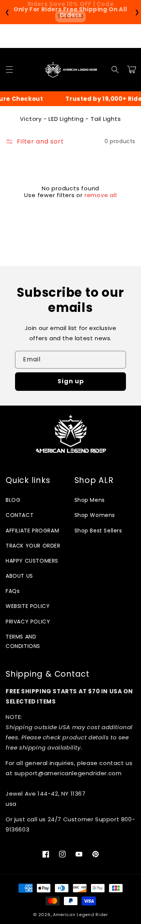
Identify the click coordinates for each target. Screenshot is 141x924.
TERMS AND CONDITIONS (23, 641)
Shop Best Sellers (98, 530)
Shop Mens (89, 500)
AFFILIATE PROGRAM (32, 530)
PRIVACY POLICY (28, 621)
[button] (9, 69)
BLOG (13, 500)
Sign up (71, 381)
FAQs (13, 591)
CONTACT (19, 515)
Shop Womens (94, 515)
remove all (101, 195)
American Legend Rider (80, 915)
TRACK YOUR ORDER (33, 545)
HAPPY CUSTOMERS (32, 561)
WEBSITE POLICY (28, 606)
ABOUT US (19, 576)
